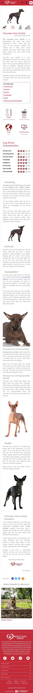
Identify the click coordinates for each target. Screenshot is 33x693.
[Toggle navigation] (2, 2)
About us (10, 681)
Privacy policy (9, 683)
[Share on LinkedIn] (19, 579)
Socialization (8, 95)
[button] (30, 16)
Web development (9, 691)
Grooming (7, 89)
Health (6, 98)
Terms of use (23, 681)
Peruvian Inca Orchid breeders (13, 100)
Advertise (16, 681)
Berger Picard (6, 620)
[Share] (24, 579)
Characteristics (8, 86)
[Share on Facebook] (12, 579)
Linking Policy (24, 683)
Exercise (6, 92)
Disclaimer (16, 683)
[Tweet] (16, 579)
